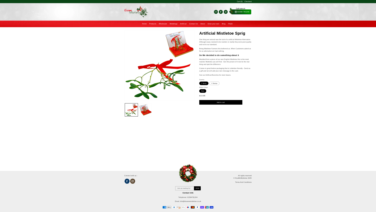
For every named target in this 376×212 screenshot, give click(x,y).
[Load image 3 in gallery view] (145, 109)
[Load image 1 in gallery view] (131, 109)
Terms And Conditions (243, 182)
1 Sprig (203, 83)
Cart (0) (240, 1)
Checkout (248, 1)
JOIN (197, 188)
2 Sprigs (214, 83)
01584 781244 (243, 12)
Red (202, 91)
